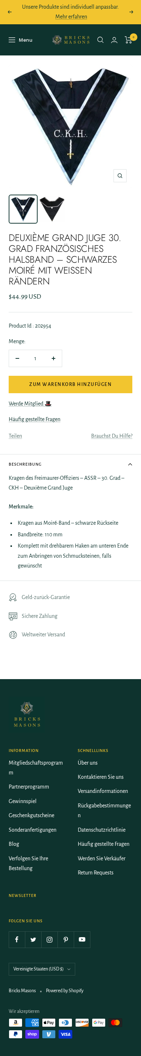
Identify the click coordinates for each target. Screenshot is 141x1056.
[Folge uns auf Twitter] (33, 939)
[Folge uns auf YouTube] (82, 939)
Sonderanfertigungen (32, 830)
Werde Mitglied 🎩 (30, 404)
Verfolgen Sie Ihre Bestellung (28, 863)
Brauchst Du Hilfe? (111, 436)
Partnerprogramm (29, 787)
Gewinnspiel (23, 801)
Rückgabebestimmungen (104, 810)
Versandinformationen (103, 791)
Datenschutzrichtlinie (101, 830)
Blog (14, 844)
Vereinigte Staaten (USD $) (38, 969)
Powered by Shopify (65, 990)
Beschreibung (25, 464)
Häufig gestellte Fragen (34, 419)
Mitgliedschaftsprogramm (36, 768)
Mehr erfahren (71, 17)
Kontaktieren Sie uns (101, 777)
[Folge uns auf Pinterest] (65, 939)
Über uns (88, 763)
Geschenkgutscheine (31, 815)
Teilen (15, 436)
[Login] (114, 40)
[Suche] (100, 40)
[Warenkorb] (128, 39)
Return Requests (96, 873)
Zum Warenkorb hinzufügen (70, 384)
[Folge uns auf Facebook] (17, 939)
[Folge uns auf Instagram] (49, 939)
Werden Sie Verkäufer (101, 858)
